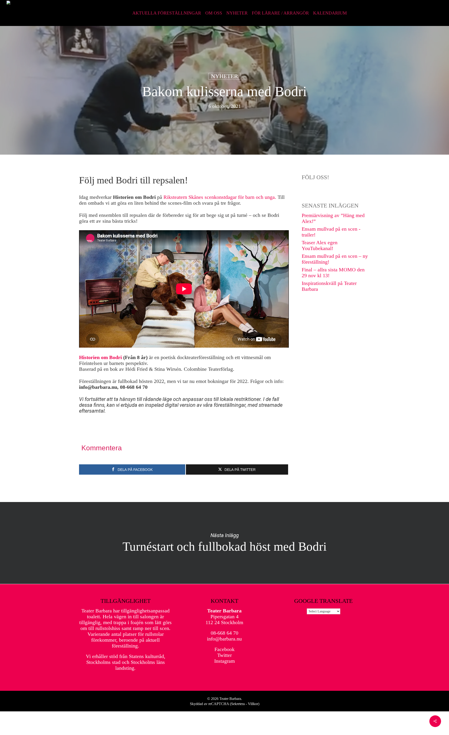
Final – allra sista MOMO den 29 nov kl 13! (333, 272)
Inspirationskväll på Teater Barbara (329, 286)
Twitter (224, 655)
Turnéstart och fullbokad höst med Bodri (224, 543)
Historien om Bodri (100, 357)
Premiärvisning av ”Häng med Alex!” (333, 218)
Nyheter (224, 76)
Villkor (253, 704)
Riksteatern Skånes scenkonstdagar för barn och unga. (219, 197)
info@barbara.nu (224, 639)
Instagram (224, 661)
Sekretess (238, 704)
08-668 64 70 (224, 633)
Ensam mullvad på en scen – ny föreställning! (335, 259)
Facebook (224, 649)
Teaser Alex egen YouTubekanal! (319, 245)
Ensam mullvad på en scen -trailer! (331, 232)
